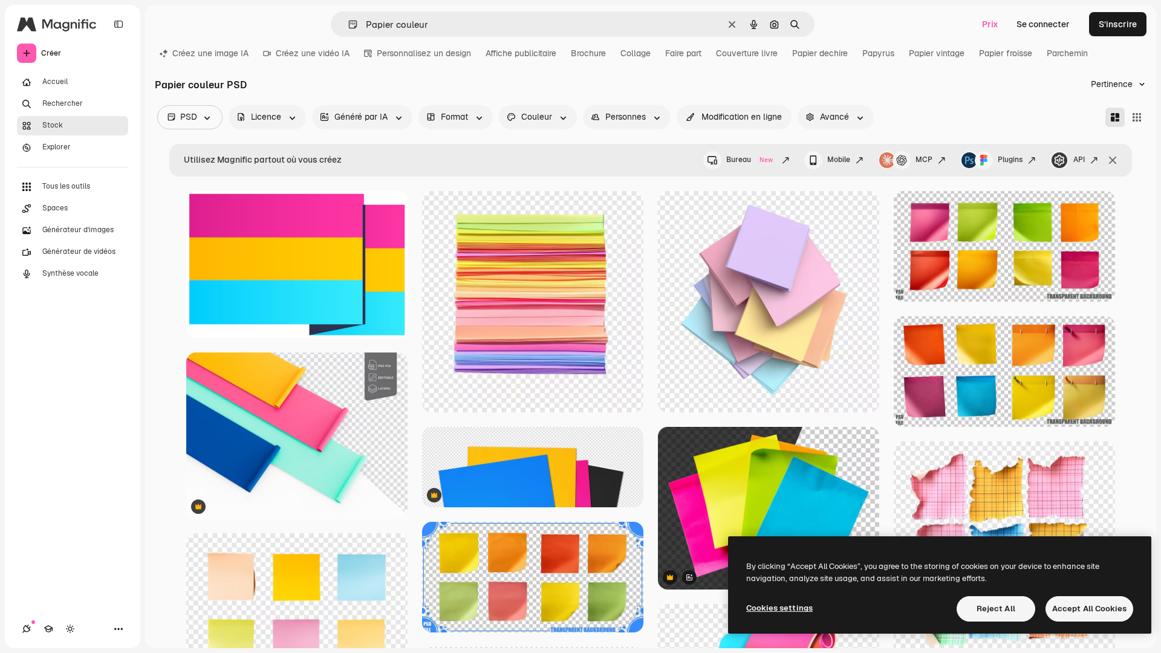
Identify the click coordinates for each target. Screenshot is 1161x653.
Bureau (749, 159)
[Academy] (48, 628)
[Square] (1136, 117)
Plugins (1010, 159)
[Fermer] (1112, 160)
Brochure (588, 53)
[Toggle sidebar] (118, 24)
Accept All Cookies (1089, 608)
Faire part (683, 53)
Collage (635, 53)
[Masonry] (1115, 117)
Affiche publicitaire (521, 53)
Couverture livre (747, 53)
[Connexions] (26, 628)
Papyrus (878, 53)
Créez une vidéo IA (313, 53)
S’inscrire (1118, 24)
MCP (923, 159)
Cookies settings (779, 608)
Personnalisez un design (424, 53)
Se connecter (1043, 24)
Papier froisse (1005, 53)
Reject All (996, 608)
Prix (990, 24)
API (1079, 159)
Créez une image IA (210, 53)
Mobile (838, 159)
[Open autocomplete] (348, 24)
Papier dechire (820, 53)
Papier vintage (936, 53)
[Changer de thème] (70, 628)
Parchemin (1067, 53)
